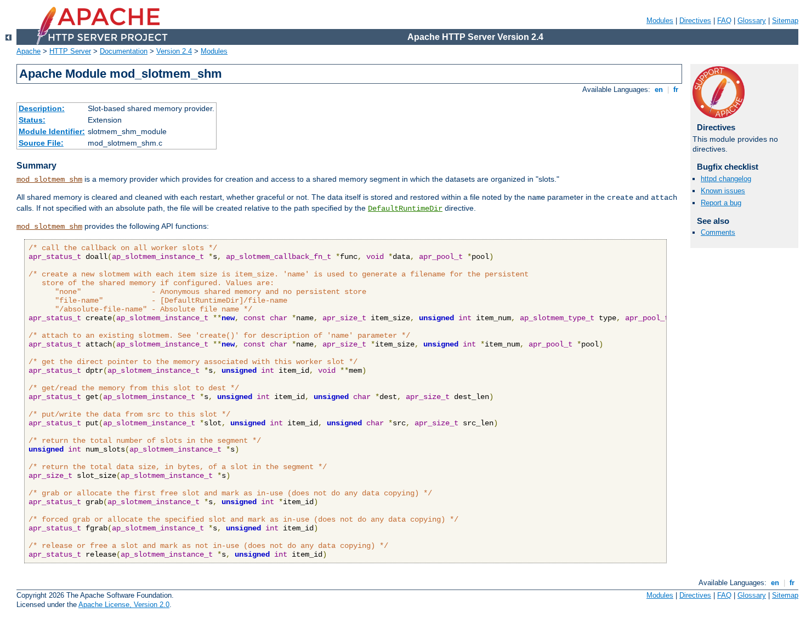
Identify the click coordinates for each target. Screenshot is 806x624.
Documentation (123, 51)
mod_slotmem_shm (49, 179)
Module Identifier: (52, 131)
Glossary (751, 20)
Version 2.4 (174, 51)
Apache (28, 51)
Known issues (723, 191)
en (658, 89)
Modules (659, 20)
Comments (718, 232)
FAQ (724, 20)
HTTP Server (70, 51)
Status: (32, 119)
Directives (695, 20)
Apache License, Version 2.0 (123, 604)
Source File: (41, 142)
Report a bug (721, 203)
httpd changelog (726, 179)
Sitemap (785, 20)
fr (675, 89)
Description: (42, 108)
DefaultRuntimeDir (405, 208)
